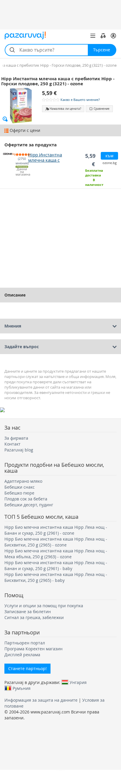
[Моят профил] (113, 35)
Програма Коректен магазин (33, 648)
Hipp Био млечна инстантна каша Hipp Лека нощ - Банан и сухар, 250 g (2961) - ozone (55, 530)
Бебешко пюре (19, 493)
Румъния (22, 688)
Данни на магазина (22, 172)
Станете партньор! (27, 668)
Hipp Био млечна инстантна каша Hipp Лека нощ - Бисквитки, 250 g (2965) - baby (55, 577)
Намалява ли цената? (65, 109)
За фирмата (16, 438)
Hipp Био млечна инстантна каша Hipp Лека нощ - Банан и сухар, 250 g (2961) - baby (55, 565)
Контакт (12, 444)
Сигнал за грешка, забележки (34, 617)
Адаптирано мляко (23, 481)
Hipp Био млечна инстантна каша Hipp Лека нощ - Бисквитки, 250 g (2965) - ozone (55, 542)
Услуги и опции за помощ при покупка (43, 605)
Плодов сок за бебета (25, 499)
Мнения (12, 326)
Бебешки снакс (19, 487)
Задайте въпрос (21, 346)
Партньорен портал (24, 643)
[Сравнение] (103, 35)
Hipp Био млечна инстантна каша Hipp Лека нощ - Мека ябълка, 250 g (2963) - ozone (55, 553)
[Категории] (92, 35)
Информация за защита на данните (41, 700)
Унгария (78, 682)
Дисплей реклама (22, 654)
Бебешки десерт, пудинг (28, 505)
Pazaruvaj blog (18, 450)
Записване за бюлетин (27, 611)
